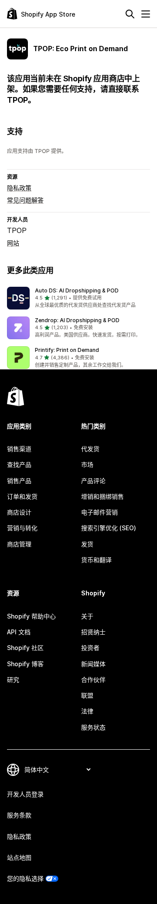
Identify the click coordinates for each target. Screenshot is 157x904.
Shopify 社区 (25, 647)
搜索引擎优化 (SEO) (108, 528)
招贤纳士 (93, 632)
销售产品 (19, 480)
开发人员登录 (25, 794)
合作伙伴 (93, 679)
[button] (78, 298)
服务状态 (93, 727)
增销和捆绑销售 (102, 496)
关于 (87, 616)
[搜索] (130, 14)
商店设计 (19, 512)
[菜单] (145, 14)
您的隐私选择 (25, 878)
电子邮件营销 (99, 512)
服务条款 (19, 815)
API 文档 (19, 632)
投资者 (90, 647)
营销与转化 (22, 528)
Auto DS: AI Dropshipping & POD (77, 290)
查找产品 (19, 464)
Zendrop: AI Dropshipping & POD (77, 320)
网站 (13, 243)
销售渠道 (19, 448)
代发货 (90, 448)
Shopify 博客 (25, 664)
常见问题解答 (25, 200)
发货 (87, 544)
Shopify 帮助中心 (31, 616)
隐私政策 (19, 187)
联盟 (87, 695)
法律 (87, 711)
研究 (13, 679)
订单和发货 (22, 496)
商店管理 (19, 544)
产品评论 (93, 480)
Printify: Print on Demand (67, 350)
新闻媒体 (93, 664)
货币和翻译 (96, 559)
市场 (87, 464)
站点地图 (19, 857)
